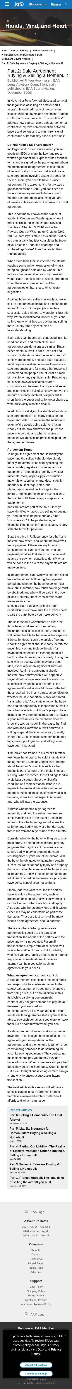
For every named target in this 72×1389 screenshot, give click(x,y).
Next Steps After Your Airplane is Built (22, 55)
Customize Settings (36, 1373)
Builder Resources (42, 50)
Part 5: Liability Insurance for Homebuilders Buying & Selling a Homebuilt (33, 1133)
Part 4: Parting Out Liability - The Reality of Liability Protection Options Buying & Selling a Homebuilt (37, 1151)
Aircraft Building (19, 50)
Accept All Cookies (36, 1365)
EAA (4, 50)
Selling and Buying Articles (16, 59)
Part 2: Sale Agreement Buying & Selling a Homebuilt (32, 63)
